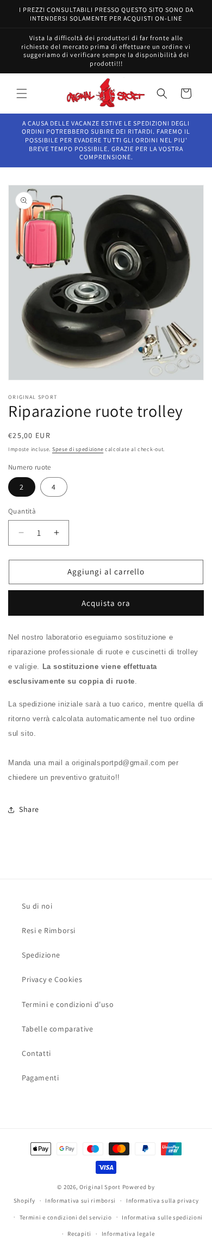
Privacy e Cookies (52, 979)
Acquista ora (106, 603)
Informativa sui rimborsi (80, 1200)
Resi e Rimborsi (49, 930)
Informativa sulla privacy (162, 1200)
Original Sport (100, 1187)
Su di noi (37, 906)
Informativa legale (128, 1233)
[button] (22, 93)
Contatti (36, 1053)
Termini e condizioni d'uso (68, 1004)
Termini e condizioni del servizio (66, 1217)
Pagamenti (40, 1078)
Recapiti (79, 1233)
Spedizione (41, 955)
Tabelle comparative (57, 1029)
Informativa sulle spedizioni (162, 1217)
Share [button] (29, 809)
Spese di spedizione (77, 449)
